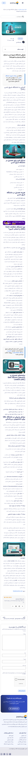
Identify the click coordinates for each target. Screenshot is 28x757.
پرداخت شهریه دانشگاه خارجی (13, 77)
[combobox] (12, 16)
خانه (26, 9)
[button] (23, 3)
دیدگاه (24, 634)
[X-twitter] (7, 754)
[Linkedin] (4, 754)
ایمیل (24, 659)
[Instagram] (1, 754)
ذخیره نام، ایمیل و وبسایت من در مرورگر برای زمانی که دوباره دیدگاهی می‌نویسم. (14, 673)
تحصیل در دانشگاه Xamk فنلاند (15, 352)
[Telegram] (10, 754)
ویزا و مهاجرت (21, 9)
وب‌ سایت (24, 665)
